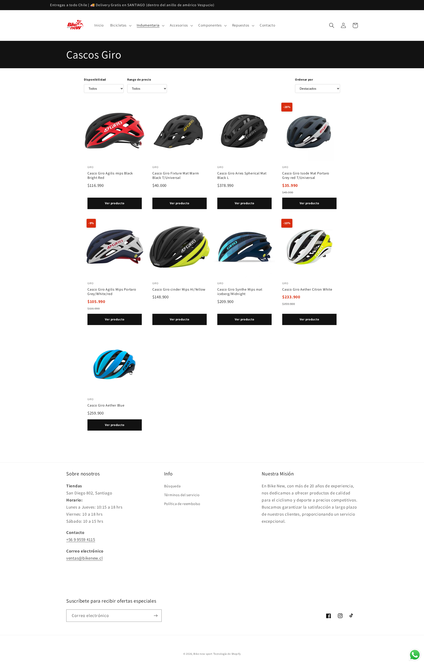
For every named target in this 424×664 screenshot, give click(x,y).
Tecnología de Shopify (227, 653)
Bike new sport (202, 653)
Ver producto (115, 203)
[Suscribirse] (155, 615)
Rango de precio (139, 79)
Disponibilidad (95, 79)
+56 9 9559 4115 (80, 539)
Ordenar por (304, 79)
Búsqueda (172, 486)
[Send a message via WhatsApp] (415, 655)
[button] (120, 25)
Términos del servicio (182, 494)
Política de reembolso (182, 503)
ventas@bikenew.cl (84, 558)
